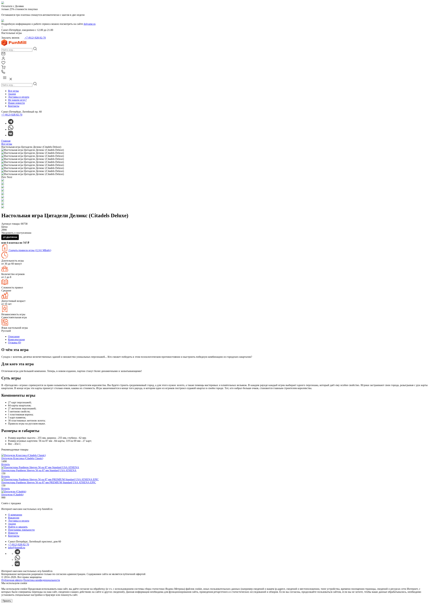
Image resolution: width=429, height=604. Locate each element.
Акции (12, 93)
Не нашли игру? (17, 99)
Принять (7, 601)
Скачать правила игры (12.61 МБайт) (29, 250)
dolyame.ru (90, 23)
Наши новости (16, 103)
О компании (15, 514)
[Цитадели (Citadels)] (13, 491)
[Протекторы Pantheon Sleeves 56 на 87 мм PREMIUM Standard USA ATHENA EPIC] (50, 479)
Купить (5, 464)
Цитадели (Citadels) (12, 494)
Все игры (13, 90)
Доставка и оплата (18, 96)
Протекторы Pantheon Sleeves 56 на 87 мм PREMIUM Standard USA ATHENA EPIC (48, 482)
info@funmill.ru (16, 547)
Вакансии (13, 517)
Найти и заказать (17, 526)
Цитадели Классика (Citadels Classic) (22, 458)
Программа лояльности (21, 529)
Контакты (13, 106)
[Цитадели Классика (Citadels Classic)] (23, 455)
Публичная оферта (12, 580)
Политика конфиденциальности (41, 580)
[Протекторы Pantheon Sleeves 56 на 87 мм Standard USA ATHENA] (40, 467)
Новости (13, 532)
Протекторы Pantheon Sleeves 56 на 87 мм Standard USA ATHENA (38, 470)
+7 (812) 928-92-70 (35, 37)
